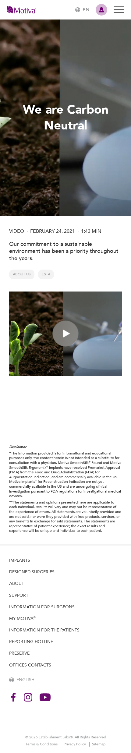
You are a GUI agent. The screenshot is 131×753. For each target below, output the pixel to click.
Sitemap (98, 744)
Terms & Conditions (42, 744)
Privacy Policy (75, 744)
